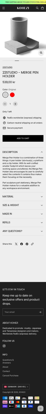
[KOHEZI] (23, 8)
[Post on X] (16, 244)
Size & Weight (11, 205)
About (5, 367)
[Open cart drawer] (42, 8)
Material (8, 196)
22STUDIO (7, 67)
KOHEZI (22, 392)
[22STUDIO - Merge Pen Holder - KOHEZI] (23, 35)
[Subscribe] (40, 312)
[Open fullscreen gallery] (41, 53)
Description (10, 152)
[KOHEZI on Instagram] (4, 345)
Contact (6, 371)
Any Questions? (12, 231)
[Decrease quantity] (5, 104)
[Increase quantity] (15, 104)
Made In (7, 214)
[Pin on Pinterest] (27, 244)
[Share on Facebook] (21, 244)
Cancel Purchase (10, 375)
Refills (6, 222)
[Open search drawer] (37, 8)
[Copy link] (32, 244)
